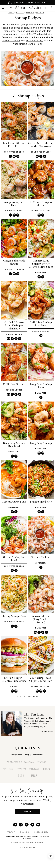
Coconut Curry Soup (14, 501)
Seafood (40, 13)
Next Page (33, 696)
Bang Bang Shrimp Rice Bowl (14, 445)
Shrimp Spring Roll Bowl (14, 559)
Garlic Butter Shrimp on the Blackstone (40, 145)
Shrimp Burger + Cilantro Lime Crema (14, 679)
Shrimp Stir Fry (34, 40)
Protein (30, 13)
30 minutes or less (14, 152)
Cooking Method (14, 334)
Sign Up (27, 811)
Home (11, 13)
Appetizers (41, 563)
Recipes (20, 13)
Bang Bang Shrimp (41, 443)
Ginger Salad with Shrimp (14, 262)
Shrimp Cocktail (11, 40)
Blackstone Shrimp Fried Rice (14, 145)
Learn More (47, 731)
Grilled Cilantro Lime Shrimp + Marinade (14, 325)
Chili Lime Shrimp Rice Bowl (41, 324)
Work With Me (38, 754)
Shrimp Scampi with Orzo (14, 204)
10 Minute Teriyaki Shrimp (41, 204)
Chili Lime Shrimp (14, 384)
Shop (27, 754)
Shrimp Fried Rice (41, 501)
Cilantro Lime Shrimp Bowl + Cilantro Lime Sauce (41, 263)
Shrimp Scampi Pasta (14, 616)
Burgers (14, 687)
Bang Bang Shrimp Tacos (41, 386)
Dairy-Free (41, 272)
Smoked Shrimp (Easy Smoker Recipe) (40, 619)
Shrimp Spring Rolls (30, 44)
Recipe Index (17, 754)
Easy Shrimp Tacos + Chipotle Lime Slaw (41, 679)
